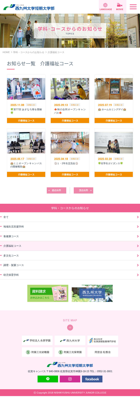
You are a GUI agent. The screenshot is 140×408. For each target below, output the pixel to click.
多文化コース (11, 255)
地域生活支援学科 (13, 226)
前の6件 (56, 190)
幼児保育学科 (11, 274)
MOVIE (119, 9)
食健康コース (11, 236)
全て (6, 217)
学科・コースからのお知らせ (28, 52)
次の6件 (83, 190)
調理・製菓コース (13, 265)
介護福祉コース (12, 245)
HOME (6, 52)
